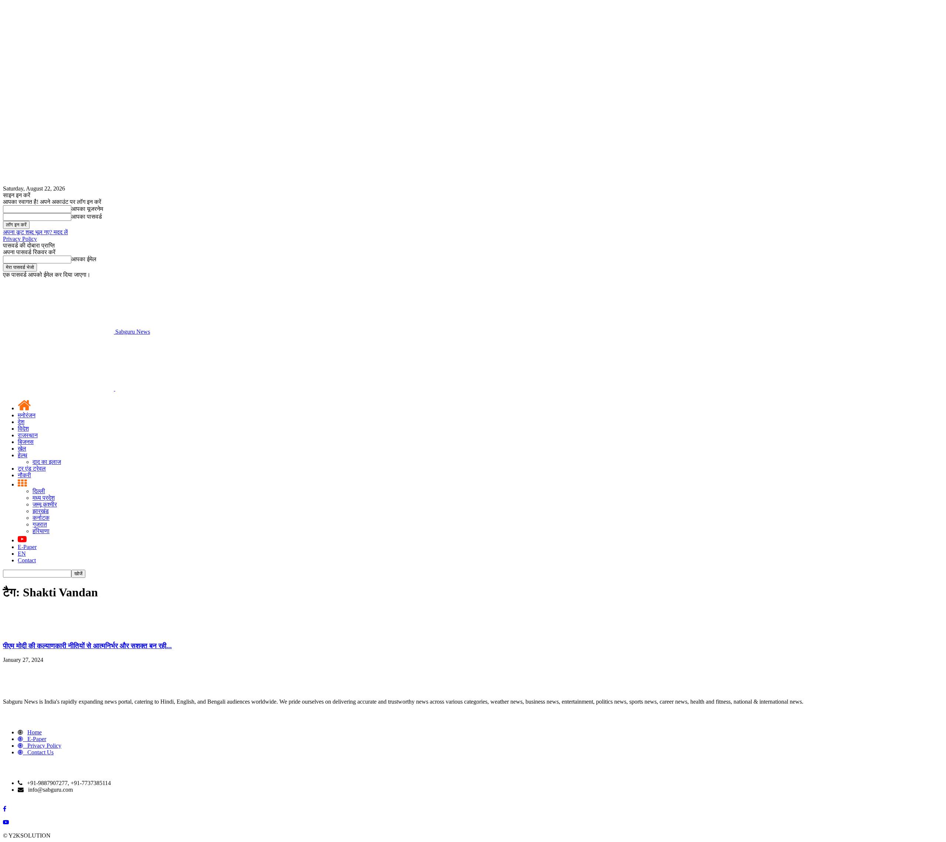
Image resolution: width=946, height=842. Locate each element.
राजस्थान (28, 435)
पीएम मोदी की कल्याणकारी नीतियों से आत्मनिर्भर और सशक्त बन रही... (87, 646)
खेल (22, 448)
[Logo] (59, 388)
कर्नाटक (41, 518)
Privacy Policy (20, 239)
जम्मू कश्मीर (45, 504)
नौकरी (24, 475)
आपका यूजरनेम (87, 209)
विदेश (23, 428)
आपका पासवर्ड (86, 216)
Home (34, 732)
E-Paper (27, 547)
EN (22, 553)
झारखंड (41, 511)
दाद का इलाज (47, 462)
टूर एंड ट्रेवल (32, 468)
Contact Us (40, 752)
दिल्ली (39, 491)
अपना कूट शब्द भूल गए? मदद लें (35, 232)
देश (21, 422)
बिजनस (26, 442)
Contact (27, 560)
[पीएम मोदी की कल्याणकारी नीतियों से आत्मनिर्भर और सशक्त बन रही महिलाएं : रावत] (21, 631)
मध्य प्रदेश (44, 498)
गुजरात (40, 524)
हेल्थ (22, 455)
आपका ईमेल (83, 259)
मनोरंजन (26, 415)
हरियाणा (41, 531)
